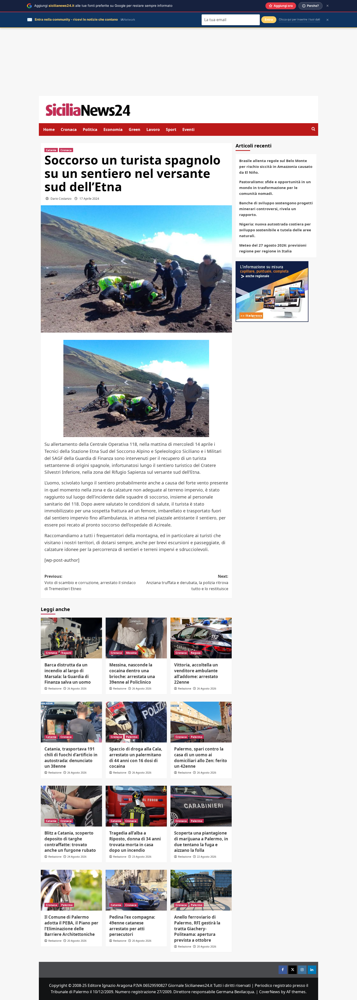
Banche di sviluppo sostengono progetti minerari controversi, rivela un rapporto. (276, 208)
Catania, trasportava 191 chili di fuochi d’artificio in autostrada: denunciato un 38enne (70, 757)
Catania (51, 150)
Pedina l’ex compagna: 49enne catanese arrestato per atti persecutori (132, 925)
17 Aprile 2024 (89, 199)
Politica (90, 129)
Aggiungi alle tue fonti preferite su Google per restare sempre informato (103, 6)
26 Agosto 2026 (76, 688)
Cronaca (69, 129)
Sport (171, 129)
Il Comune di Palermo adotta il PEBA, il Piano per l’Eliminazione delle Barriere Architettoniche (71, 925)
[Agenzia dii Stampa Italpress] (272, 291)
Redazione (54, 688)
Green (134, 129)
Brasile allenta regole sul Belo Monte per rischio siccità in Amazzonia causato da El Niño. (275, 166)
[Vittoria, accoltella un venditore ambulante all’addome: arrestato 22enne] (201, 638)
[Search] (313, 129)
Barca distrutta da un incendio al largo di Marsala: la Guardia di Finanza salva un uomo (67, 673)
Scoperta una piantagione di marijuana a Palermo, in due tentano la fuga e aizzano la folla (201, 841)
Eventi (188, 129)
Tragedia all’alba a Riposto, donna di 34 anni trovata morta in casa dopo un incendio (135, 841)
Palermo (131, 737)
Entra (269, 19)
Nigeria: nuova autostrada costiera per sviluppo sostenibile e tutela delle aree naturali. (275, 230)
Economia (113, 129)
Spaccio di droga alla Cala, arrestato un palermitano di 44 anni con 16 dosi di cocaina (135, 757)
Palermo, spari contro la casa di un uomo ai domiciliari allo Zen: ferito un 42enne (200, 757)
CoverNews (269, 991)
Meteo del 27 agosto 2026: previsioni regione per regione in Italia (272, 248)
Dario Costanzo (61, 199)
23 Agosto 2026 (141, 856)
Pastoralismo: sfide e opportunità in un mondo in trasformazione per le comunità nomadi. (275, 187)
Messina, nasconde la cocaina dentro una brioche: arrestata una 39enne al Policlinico (132, 673)
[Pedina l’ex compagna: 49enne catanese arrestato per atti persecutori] (136, 890)
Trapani (66, 653)
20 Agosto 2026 (76, 940)
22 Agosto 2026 (206, 856)
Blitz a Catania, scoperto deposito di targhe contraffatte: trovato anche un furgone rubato (70, 841)
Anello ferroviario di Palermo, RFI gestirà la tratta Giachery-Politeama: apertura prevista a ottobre (197, 928)
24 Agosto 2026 (76, 856)
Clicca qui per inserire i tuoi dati (299, 19)
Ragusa (196, 653)
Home (49, 129)
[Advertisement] (178, 62)
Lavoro (153, 129)
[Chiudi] (327, 5)
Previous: (90, 582)
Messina (131, 653)
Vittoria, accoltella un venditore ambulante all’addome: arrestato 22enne (196, 673)
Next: (187, 582)
